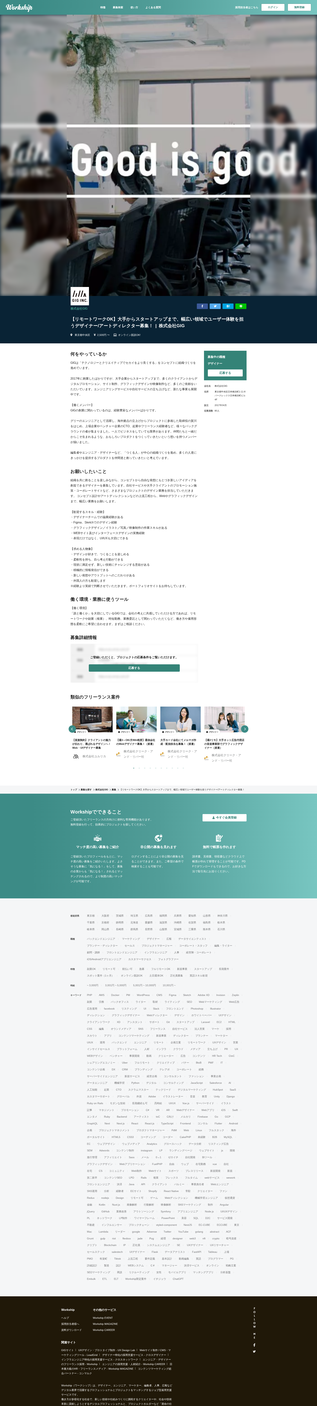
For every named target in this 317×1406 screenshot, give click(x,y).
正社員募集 (176, 975)
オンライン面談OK (132, 975)
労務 (101, 1001)
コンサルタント (173, 1076)
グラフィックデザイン (100, 1164)
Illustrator (215, 1008)
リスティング (129, 1008)
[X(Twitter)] (254, 1351)
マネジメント (106, 1110)
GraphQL (92, 1123)
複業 (155, 1177)
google (136, 1231)
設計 (118, 1265)
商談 (119, 1272)
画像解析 (132, 1204)
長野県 (149, 929)
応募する (134, 667)
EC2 (219, 1022)
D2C (207, 1218)
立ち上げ (212, 1049)
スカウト (92, 1035)
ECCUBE (222, 1224)
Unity (217, 1096)
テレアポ (164, 1069)
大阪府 (105, 915)
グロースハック (173, 1143)
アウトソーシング (143, 1211)
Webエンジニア (220, 1184)
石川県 (221, 929)
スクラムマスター (138, 1089)
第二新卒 (92, 1177)
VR (157, 1110)
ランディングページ (180, 1150)
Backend (122, 1116)
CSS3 (130, 1137)
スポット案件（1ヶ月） (100, 975)
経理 (163, 1238)
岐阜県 (91, 929)
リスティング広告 (218, 1143)
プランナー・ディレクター (102, 945)
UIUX (90, 1042)
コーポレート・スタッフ (193, 945)
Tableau (212, 1251)
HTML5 (116, 1137)
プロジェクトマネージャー (157, 945)
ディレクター (181, 1035)
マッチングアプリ (203, 1272)
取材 (155, 1001)
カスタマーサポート (98, 1096)
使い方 (134, 7)
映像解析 (166, 1204)
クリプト (92, 1245)
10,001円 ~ (169, 985)
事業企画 (216, 1076)
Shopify (152, 1191)
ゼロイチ (173, 1157)
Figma (172, 995)
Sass (131, 1157)
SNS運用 (92, 1191)
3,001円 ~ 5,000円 (115, 985)
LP (160, 1150)
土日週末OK (156, 975)
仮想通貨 (230, 1197)
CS (100, 1170)
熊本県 (207, 929)
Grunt (90, 1238)
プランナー (201, 1035)
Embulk (91, 1278)
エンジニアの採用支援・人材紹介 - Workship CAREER (133, 1364)
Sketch (187, 995)
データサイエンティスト (192, 938)
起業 (106, 1089)
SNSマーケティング (189, 1204)
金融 (89, 1204)
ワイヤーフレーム (144, 1218)
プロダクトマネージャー (150, 1130)
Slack (156, 1008)
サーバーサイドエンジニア (102, 1076)
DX (113, 1069)
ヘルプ (65, 1317)
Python (135, 1082)
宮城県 (178, 929)
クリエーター (166, 1055)
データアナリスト (175, 1251)
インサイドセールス (98, 1049)
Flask (155, 1251)
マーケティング (131, 938)
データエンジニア (97, 1082)
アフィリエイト (113, 1157)
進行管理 (92, 1157)
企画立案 (176, 1042)
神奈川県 (222, 915)
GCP (227, 1116)
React (134, 1123)
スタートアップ (203, 968)
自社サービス (180, 1028)
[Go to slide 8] (171, 767)
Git (168, 1022)
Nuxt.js (116, 1204)
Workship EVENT (103, 1317)
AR (168, 1110)
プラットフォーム (127, 1049)
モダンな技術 (117, 1103)
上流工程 (133, 1258)
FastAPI (196, 1251)
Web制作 (136, 1170)
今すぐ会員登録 (226, 817)
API (143, 1184)
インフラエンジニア (155, 952)
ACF (228, 1231)
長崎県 (120, 929)
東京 (236, 1224)
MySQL (228, 1137)
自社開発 (190, 1157)
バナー (185, 1062)
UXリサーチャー (219, 1245)
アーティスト (141, 1116)
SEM (89, 1150)
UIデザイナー (137, 1251)
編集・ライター (223, 945)
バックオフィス (120, 1001)
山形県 (207, 915)
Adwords (104, 1150)
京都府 (105, 922)
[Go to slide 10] (182, 767)
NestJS (188, 1224)
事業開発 (134, 1055)
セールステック (96, 1251)
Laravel (205, 1022)
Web (186, 1130)
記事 (89, 1110)
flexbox (127, 1238)
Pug (151, 1238)
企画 (89, 1130)
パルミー (179, 1184)
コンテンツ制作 (125, 1150)
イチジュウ (159, 1278)
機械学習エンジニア (206, 1197)
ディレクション (96, 1015)
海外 (233, 1130)
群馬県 (134, 929)
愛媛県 (149, 922)
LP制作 (123, 1218)
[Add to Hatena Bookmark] (228, 306)
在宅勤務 (201, 1164)
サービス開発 (225, 1218)
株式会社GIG (79, 308)
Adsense (152, 1231)
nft (204, 1238)
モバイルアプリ (177, 1272)
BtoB (198, 1062)
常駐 (188, 1191)
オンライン (212, 1265)
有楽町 (103, 1258)
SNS (140, 1028)
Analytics (152, 1143)
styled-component (166, 1224)
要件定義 (150, 1258)
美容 (184, 1218)
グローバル (123, 1096)
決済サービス (191, 1265)
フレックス (171, 1177)
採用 (228, 1028)
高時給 (158, 1103)
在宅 (89, 1170)
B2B (214, 1137)
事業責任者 (197, 1184)
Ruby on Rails (95, 1103)
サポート (154, 1022)
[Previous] (72, 729)
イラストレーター (173, 1096)
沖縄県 (178, 922)
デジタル (151, 1082)
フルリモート (142, 1062)
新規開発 (215, 1170)
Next (107, 1123)
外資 (139, 1096)
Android (233, 1123)
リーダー (120, 1231)
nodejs (105, 1197)
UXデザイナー (195, 1245)
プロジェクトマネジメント (114, 1130)
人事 (176, 952)
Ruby (107, 1116)
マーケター (221, 1035)
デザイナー (153, 938)
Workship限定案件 (135, 1278)
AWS (101, 995)
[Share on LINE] (240, 306)
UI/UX (172, 1103)
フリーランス (157, 1028)
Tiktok (117, 1258)
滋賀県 (163, 922)
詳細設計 (92, 1265)
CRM (125, 1069)
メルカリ (186, 1116)
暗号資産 (231, 1238)
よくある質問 (153, 7)
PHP (89, 995)
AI (230, 1082)
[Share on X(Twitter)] (215, 306)
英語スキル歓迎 (199, 975)
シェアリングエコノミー (101, 1062)
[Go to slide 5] (155, 767)
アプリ (108, 1035)
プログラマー (215, 1258)
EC (88, 1143)
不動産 (91, 1224)
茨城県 (120, 915)
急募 (141, 968)
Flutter (218, 1123)
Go (216, 1116)
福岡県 (163, 915)
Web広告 (234, 1001)
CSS (89, 1028)
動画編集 (184, 1258)
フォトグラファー (168, 959)
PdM (174, 1130)
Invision (220, 995)
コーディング (148, 1137)
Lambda (103, 1231)
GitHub (105, 1211)
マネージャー (169, 1265)
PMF (211, 1062)
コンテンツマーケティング (134, 1035)
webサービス (212, 1177)
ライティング (172, 1001)
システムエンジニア (158, 1245)
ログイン (273, 7)
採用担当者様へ (70, 1323)
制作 (210, 1204)
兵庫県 (178, 915)
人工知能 (92, 1089)
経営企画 (152, 1076)
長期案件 (224, 968)
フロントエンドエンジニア (122, 952)
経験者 (120, 1191)
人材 (146, 1049)
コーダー (168, 1137)
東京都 (91, 915)
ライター (141, 1001)
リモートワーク (197, 1042)
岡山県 (105, 929)
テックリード (163, 1089)
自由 (171, 1164)
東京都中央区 (82, 334)
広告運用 (92, 1008)
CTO (118, 1089)
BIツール (207, 1157)
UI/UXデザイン (229, 1211)
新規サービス (132, 1076)
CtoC (232, 1055)
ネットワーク (104, 1218)
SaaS (233, 1089)
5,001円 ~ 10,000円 (144, 985)
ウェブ (185, 1164)
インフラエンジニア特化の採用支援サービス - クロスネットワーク (99, 1359)
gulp (102, 1238)
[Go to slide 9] (177, 767)
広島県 (149, 915)
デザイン (179, 1015)
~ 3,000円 (92, 985)
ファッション (196, 1076)
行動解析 (149, 1204)
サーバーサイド (205, 1103)
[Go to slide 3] (144, 767)
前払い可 (127, 968)
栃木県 (221, 922)
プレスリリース (194, 1170)
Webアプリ (207, 1110)
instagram (146, 1150)
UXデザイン (219, 1042)
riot (114, 1238)
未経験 (201, 1137)
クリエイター (205, 1191)
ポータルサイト (96, 1137)
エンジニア (140, 1042)
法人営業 (199, 1028)
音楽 (192, 1096)
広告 (183, 1055)
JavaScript (197, 1082)
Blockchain (110, 1245)
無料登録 (299, 7)
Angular (224, 1204)
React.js (149, 1123)
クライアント (159, 1184)
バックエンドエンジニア (101, 938)
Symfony (166, 1211)
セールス (130, 945)
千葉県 (91, 922)
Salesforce (215, 1082)
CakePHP (185, 1137)
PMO (90, 1258)
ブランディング (144, 1069)
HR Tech (217, 1055)
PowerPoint (168, 1218)
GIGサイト (67, 1350)
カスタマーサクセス (139, 959)
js (222, 1150)
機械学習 (119, 1082)
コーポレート (184, 1069)
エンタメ (92, 1116)
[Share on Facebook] (202, 306)
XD (118, 1022)
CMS (159, 995)
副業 (89, 1001)
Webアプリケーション (132, 1164)
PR (226, 1049)
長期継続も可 (139, 1103)
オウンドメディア (121, 1028)
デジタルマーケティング (192, 1089)
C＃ (153, 1265)
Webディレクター (157, 1015)
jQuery (91, 1211)
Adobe (152, 1096)
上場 (226, 1251)
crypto (215, 1238)
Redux (90, 1197)
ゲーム (154, 1197)
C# (147, 1110)
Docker (115, 995)
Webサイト (155, 1170)
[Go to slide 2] (138, 767)
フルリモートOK (160, 968)
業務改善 (121, 1211)
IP (124, 1245)
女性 (158, 1272)
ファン (223, 1191)
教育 (204, 1096)
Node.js (209, 1211)
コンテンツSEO (113, 1177)
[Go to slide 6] (160, 767)
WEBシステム (136, 1265)
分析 (106, 1191)
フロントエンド (175, 1008)
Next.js (121, 1123)
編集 (101, 1028)
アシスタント (135, 1022)
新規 (229, 1170)
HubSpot (218, 1089)
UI (145, 1008)
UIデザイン (225, 1015)
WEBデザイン (95, 1055)
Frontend (185, 1123)
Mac (89, 1231)
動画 (149, 1055)
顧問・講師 (93, 952)
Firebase (203, 1116)
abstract (214, 1231)
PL (88, 1218)
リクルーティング (139, 1272)
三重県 (192, 929)
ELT (116, 1278)
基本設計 (167, 1258)
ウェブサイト (206, 1150)
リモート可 (109, 968)
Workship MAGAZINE (105, 1323)
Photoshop (197, 1008)
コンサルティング (173, 1082)
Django (231, 1096)
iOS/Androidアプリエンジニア (104, 959)
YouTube (183, 1231)
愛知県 (192, 915)
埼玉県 (134, 915)
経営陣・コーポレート (199, 952)
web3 (193, 1238)
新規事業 (182, 968)
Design (120, 1197)
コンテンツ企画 (96, 1069)
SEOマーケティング (98, 1272)
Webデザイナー (185, 1110)
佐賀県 (192, 922)
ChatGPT (178, 1278)
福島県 (207, 922)
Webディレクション (176, 1197)
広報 (169, 938)
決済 (119, 1184)
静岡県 (120, 922)
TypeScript (167, 1123)
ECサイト (136, 1191)
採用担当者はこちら (246, 7)
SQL (195, 1218)
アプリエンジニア (188, 1211)
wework (230, 1177)
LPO (131, 1177)
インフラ (161, 1049)
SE (178, 1245)
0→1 (158, 1157)
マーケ (215, 1028)
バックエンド (119, 1042)
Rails (144, 1177)
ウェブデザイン (106, 1143)
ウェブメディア (131, 1143)
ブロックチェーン (139, 1224)
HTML (232, 1022)
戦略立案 (231, 1265)
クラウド (178, 1049)
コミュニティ (117, 1170)
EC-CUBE (204, 1224)
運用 (102, 1042)
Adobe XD (203, 995)
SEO (189, 1001)
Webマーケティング (210, 1001)
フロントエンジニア (98, 1184)
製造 (106, 1265)
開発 (232, 1150)
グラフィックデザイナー (126, 1015)
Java (131, 1184)
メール (145, 1157)
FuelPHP (157, 1164)
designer (178, 1238)
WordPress (143, 995)
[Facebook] (254, 1345)
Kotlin (102, 1204)
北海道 (134, 922)
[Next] (244, 729)
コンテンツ (198, 1055)
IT (222, 1062)
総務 (201, 1069)
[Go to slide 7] (166, 767)
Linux (199, 1130)
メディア (195, 1049)
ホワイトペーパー (201, 1015)
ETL (104, 1278)
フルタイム (191, 1177)
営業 (235, 1042)
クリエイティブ (166, 1062)
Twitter (167, 1231)
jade (140, 1238)
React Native (171, 1191)
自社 (226, 1164)
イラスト (226, 1103)
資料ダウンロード (71, 1329)
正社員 (136, 1245)
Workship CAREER (104, 1329)
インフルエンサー (111, 1224)
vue (215, 1164)
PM (128, 995)
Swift (235, 1110)
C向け (170, 1116)
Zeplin (235, 995)
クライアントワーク (98, 1022)
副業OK (91, 968)
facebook (109, 1008)
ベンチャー (116, 1055)
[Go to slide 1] (133, 767)
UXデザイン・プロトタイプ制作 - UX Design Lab (106, 1350)
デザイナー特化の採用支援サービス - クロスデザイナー (134, 1354)
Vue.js (185, 1103)
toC (158, 1116)
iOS (223, 1110)
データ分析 (195, 1143)
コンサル (203, 1123)
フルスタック (216, 1130)
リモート (159, 1042)
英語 (198, 1258)
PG (232, 1258)
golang (199, 1231)
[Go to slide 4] (149, 767)
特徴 (102, 7)
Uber (125, 1062)
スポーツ (173, 1170)
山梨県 (163, 929)
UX (236, 1049)
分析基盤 (225, 1272)
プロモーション (130, 1110)
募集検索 (118, 7)
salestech (117, 1251)
